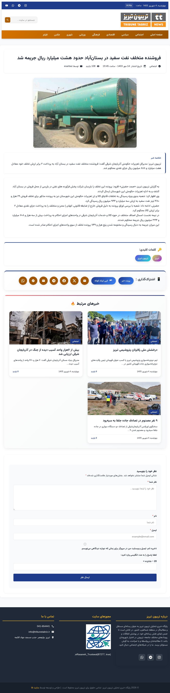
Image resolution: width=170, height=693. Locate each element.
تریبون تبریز (143, 258)
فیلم (45, 34)
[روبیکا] (33, 281)
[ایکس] (74, 281)
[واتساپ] (23, 281)
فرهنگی (96, 34)
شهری (70, 34)
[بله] (43, 281)
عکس (57, 34)
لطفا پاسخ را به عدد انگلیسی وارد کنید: (139, 554)
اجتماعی (139, 34)
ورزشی (82, 34)
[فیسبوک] (64, 281)
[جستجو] (7, 20)
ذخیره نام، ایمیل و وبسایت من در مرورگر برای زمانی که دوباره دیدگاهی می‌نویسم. (119, 548)
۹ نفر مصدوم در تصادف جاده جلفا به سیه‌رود (130, 420)
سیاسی (125, 34)
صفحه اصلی (156, 34)
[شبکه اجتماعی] (12, 5)
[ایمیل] (85, 281)
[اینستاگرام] (25, 5)
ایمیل (153, 530)
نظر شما (152, 481)
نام (154, 515)
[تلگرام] (19, 5)
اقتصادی (110, 34)
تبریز (157, 258)
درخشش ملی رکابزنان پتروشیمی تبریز (135, 349)
